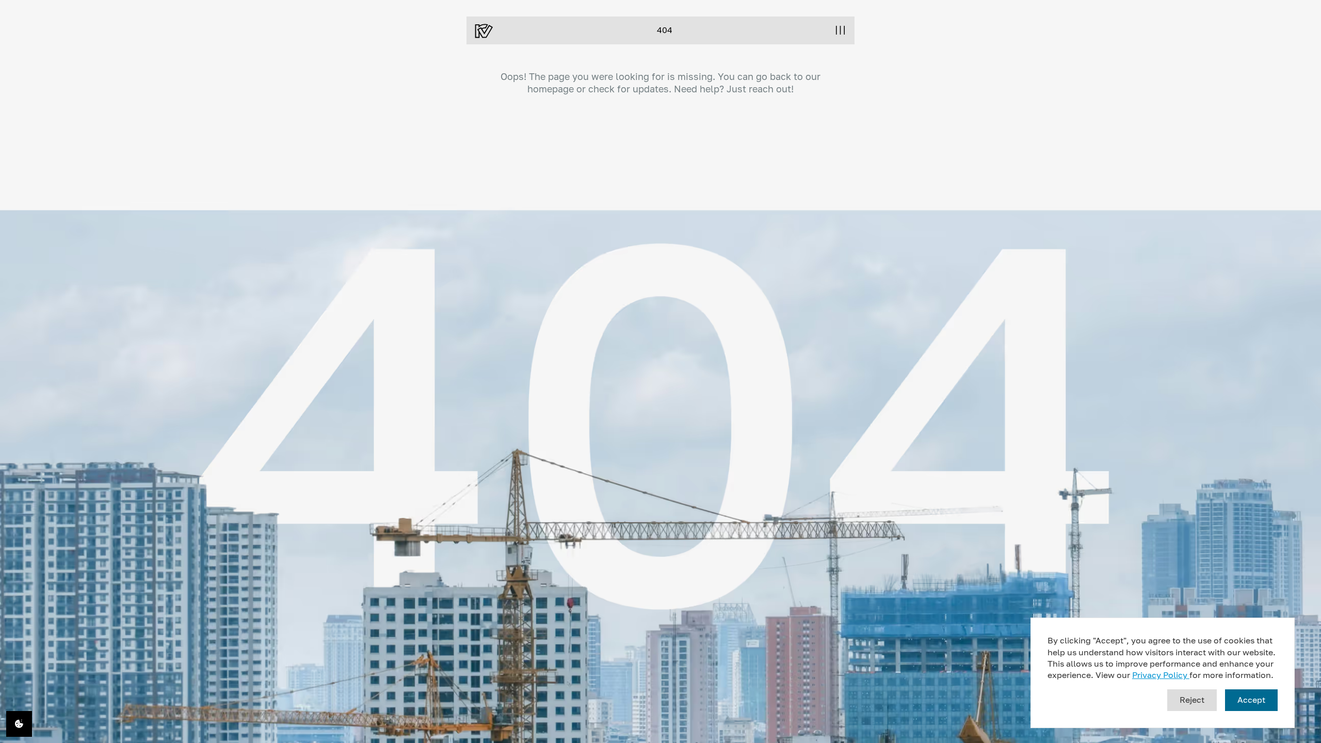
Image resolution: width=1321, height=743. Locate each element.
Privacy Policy (1160, 675)
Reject (1192, 699)
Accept (1251, 699)
